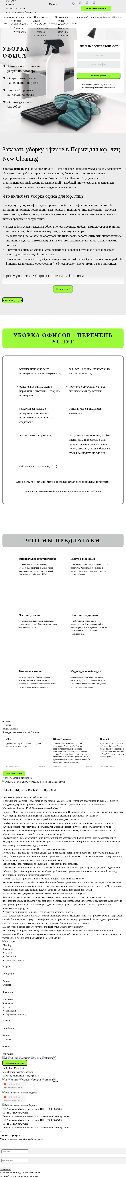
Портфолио (81, 17)
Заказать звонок (96, 8)
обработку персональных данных (100, 87)
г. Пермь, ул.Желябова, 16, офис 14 (20, 1075)
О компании (61, 17)
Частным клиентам (21, 17)
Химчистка (20, 32)
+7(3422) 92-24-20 (15, 8)
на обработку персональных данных (19, 1176)
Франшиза (107, 17)
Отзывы (98, 17)
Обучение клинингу (16, 960)
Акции (90, 17)
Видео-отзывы (10, 728)
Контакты (118, 17)
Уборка (17, 20)
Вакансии (63, 28)
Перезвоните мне (15, 1063)
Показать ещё (63, 289)
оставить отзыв (14, 773)
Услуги (6, 966)
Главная (6, 17)
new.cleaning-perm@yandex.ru (21, 12)
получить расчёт (98, 76)
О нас (61, 20)
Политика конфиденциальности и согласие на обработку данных (36, 1116)
